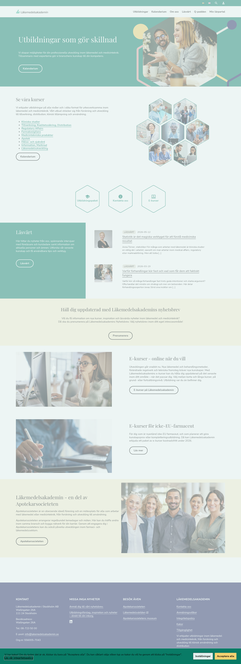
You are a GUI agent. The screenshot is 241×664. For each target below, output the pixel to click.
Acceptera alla (225, 656)
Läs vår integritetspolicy (18, 658)
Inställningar (203, 656)
